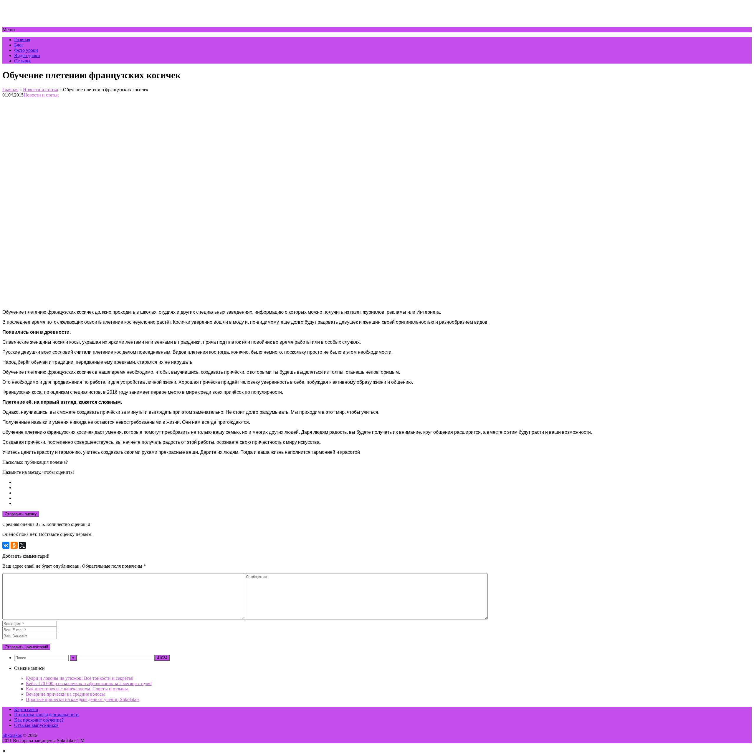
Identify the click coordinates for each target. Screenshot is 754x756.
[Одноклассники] (14, 545)
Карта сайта (26, 709)
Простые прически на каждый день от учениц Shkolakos (82, 699)
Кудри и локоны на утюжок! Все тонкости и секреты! (79, 678)
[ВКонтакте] (5, 545)
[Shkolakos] (33, 24)
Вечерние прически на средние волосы (65, 694)
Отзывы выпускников (36, 725)
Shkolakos (12, 735)
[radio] (383, 482)
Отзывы (22, 60)
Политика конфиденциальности (46, 714)
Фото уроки (26, 50)
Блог (19, 44)
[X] (22, 545)
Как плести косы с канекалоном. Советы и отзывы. (77, 688)
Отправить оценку (21, 514)
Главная (22, 39)
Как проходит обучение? (39, 719)
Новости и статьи (40, 89)
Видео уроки (27, 55)
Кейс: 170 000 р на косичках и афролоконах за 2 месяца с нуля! (89, 683)
